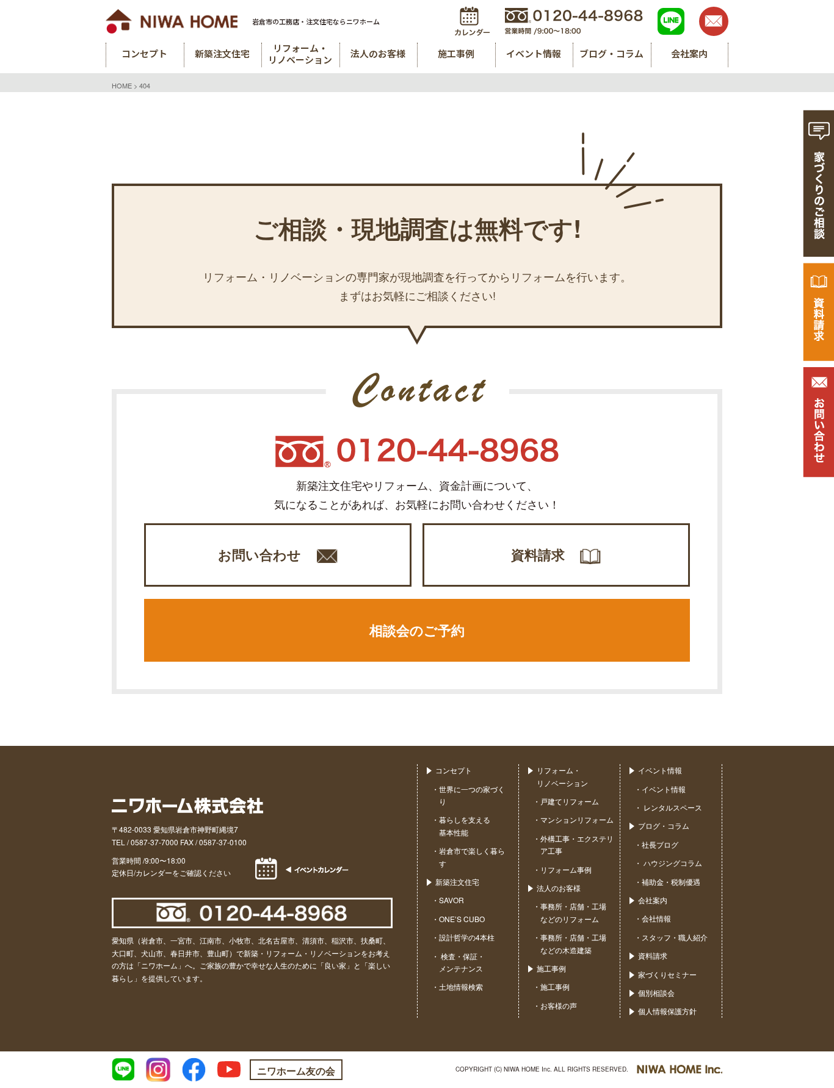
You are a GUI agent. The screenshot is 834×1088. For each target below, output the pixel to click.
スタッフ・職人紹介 (675, 937)
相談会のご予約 (417, 630)
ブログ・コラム (663, 825)
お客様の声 (558, 1005)
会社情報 (656, 918)
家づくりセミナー (667, 974)
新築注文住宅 (457, 881)
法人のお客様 (559, 887)
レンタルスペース (672, 807)
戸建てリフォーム (569, 801)
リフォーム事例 (566, 869)
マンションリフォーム (577, 819)
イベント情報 (660, 770)
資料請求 (538, 554)
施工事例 (551, 968)
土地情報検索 (461, 986)
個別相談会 (656, 992)
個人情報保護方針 (667, 1011)
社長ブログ (660, 844)
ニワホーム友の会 (296, 1071)
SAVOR (451, 900)
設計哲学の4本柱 (467, 937)
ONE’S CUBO (462, 919)
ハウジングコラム (672, 862)
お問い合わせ (259, 554)
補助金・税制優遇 (671, 881)
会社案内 (652, 900)
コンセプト (453, 770)
